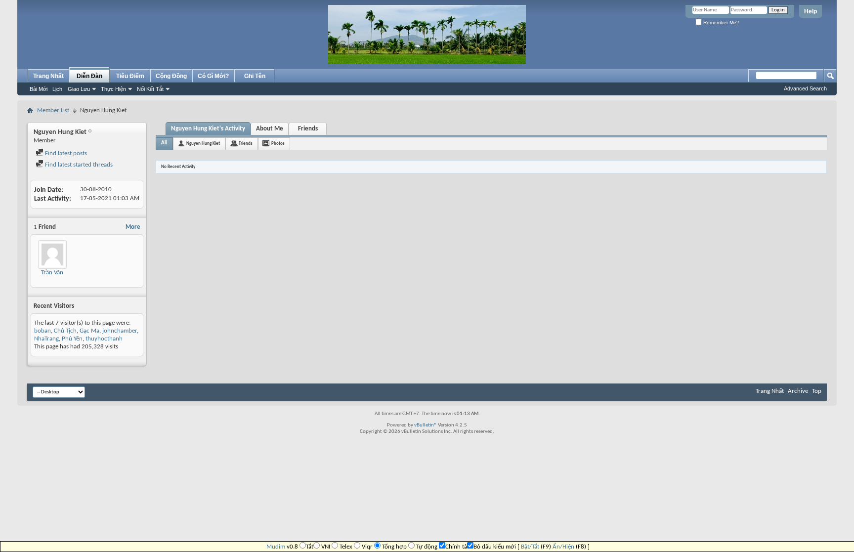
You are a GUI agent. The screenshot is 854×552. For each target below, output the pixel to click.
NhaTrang (46, 339)
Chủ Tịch (65, 331)
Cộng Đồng (171, 76)
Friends (308, 129)
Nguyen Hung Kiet (203, 143)
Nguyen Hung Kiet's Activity (208, 129)
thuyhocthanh (104, 339)
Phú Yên (72, 339)
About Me (269, 129)
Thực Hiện (113, 89)
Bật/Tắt (530, 547)
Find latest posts (65, 153)
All (164, 143)
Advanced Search (805, 88)
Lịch (57, 89)
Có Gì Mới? (213, 76)
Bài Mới (38, 89)
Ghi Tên (254, 76)
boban (42, 331)
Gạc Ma (89, 331)
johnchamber (119, 331)
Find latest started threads (78, 165)
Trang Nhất (48, 76)
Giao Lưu (79, 89)
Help (810, 11)
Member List (53, 110)
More (133, 227)
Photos (278, 143)
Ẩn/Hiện (563, 547)
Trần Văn (52, 272)
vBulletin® (425, 425)
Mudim (275, 547)
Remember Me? (720, 22)
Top (816, 391)
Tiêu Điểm (130, 76)
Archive (798, 391)
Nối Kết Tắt (150, 89)
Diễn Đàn (89, 76)
